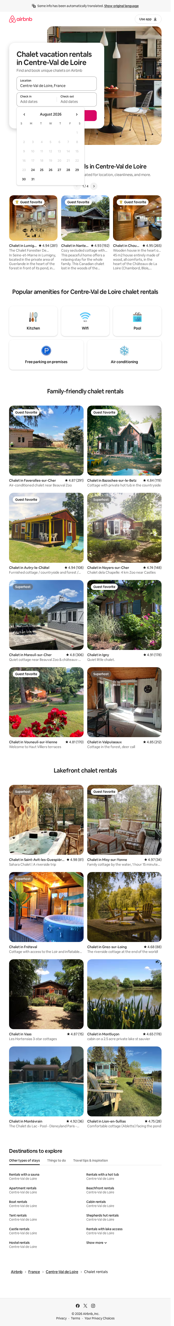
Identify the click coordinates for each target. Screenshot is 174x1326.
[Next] (93, 186)
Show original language (121, 6)
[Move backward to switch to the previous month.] (24, 114)
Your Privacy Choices (100, 1318)
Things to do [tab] (56, 1160)
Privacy (61, 1318)
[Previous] (77, 186)
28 (68, 170)
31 (32, 179)
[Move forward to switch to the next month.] (76, 114)
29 (77, 170)
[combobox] (56, 85)
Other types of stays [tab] (24, 1160)
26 (50, 170)
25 (42, 170)
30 (24, 179)
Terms (75, 1318)
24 (33, 170)
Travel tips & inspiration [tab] (90, 1160)
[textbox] (36, 101)
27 (59, 170)
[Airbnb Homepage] (20, 19)
